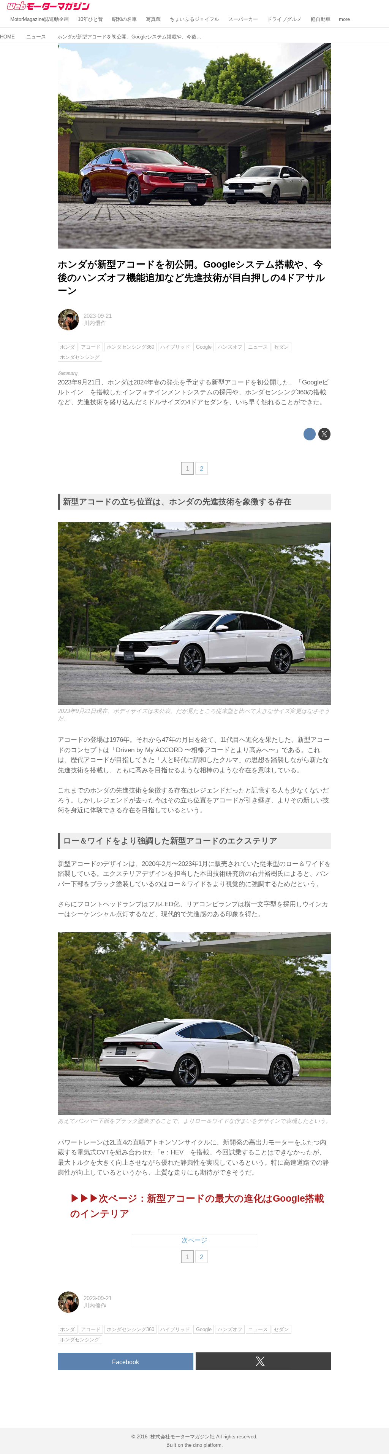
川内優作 (95, 323)
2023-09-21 (98, 316)
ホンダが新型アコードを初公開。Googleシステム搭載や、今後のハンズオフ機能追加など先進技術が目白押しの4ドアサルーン (191, 277)
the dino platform (203, 1445)
